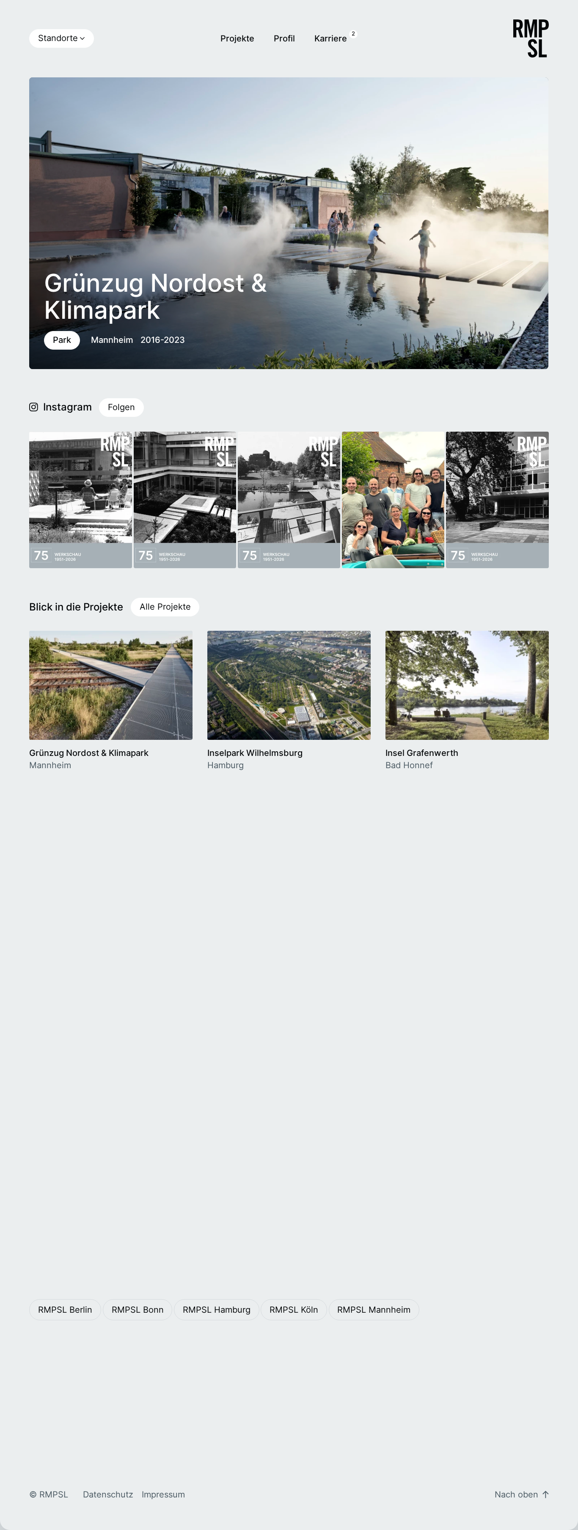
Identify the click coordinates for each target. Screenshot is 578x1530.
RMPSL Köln (294, 1310)
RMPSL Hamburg (216, 1310)
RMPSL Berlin (65, 1310)
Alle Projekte (165, 607)
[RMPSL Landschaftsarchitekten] (531, 38)
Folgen (121, 407)
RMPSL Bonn (138, 1310)
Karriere (330, 38)
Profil (284, 38)
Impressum (163, 1494)
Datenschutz (108, 1494)
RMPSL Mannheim (373, 1310)
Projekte (237, 38)
